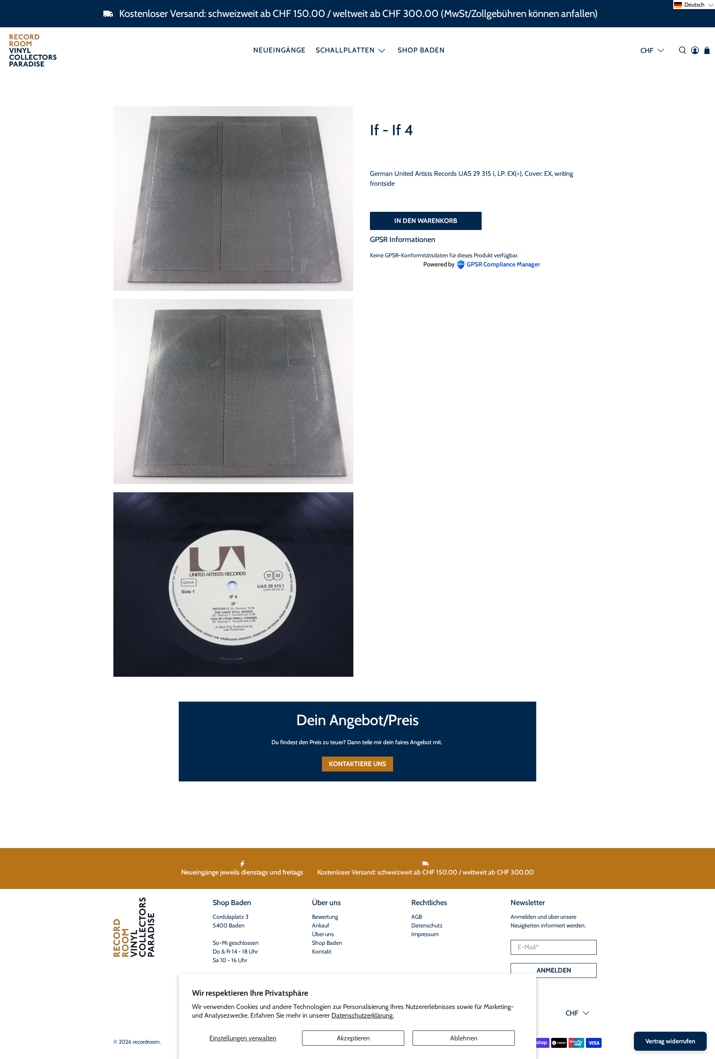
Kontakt (321, 951)
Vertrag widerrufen (670, 1041)
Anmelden (554, 970)
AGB (416, 916)
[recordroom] (33, 50)
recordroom (146, 1041)
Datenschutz (427, 925)
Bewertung (325, 916)
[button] (694, 4)
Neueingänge (279, 50)
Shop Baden (421, 50)
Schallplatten (345, 50)
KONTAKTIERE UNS (357, 764)
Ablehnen (463, 1038)
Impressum (425, 934)
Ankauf (320, 925)
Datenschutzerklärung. (362, 1015)
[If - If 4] (233, 198)
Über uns (323, 934)
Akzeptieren (353, 1038)
